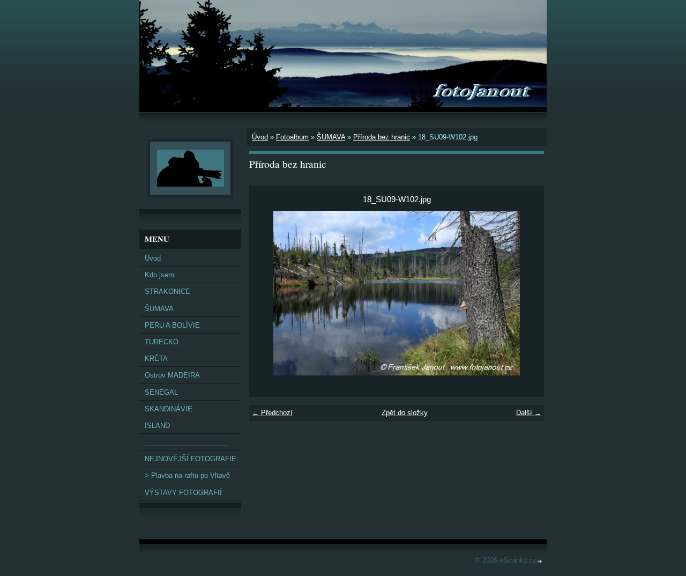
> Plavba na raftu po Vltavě (187, 475)
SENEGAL (161, 392)
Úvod (260, 137)
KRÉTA (156, 359)
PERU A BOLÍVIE (172, 325)
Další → (528, 413)
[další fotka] (526, 293)
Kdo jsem (159, 275)
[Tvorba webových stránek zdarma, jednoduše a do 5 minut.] (540, 561)
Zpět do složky (405, 413)
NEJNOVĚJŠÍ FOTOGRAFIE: (191, 459)
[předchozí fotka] (267, 293)
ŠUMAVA (331, 137)
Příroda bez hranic (381, 137)
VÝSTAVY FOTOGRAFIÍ (183, 493)
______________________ (186, 442)
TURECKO (161, 342)
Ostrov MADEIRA (172, 375)
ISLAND (157, 426)
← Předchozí (272, 413)
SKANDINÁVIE (168, 409)
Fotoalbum (292, 137)
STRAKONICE (167, 291)
